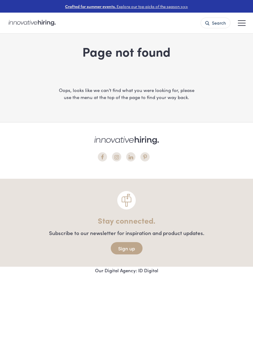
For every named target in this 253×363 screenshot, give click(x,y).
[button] (242, 22)
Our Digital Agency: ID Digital (126, 270)
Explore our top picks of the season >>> (126, 6)
